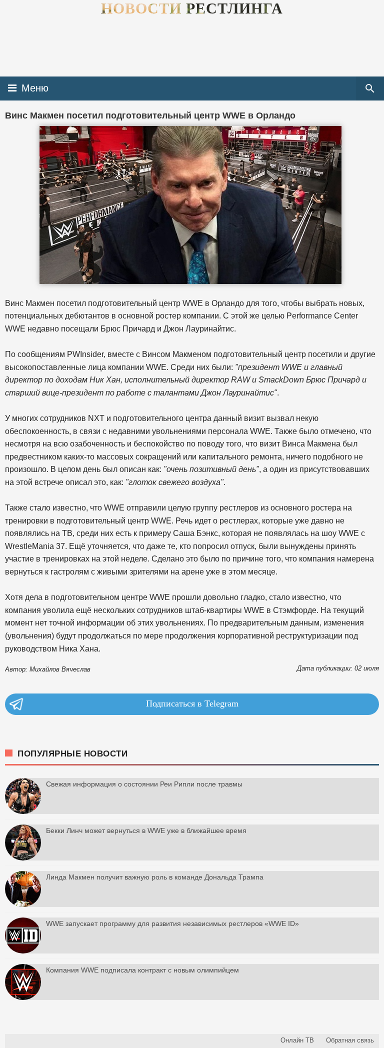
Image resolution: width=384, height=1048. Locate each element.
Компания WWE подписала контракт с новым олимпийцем (142, 970)
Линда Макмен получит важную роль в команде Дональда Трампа (155, 877)
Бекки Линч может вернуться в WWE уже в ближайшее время (146, 830)
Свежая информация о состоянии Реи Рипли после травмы (144, 784)
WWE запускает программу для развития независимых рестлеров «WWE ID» (172, 924)
